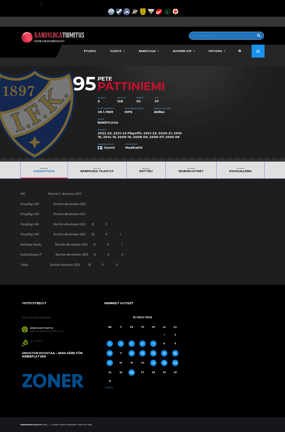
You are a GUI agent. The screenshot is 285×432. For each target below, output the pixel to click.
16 (175, 353)
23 (175, 362)
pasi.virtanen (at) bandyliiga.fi (46, 331)
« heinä (108, 387)
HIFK (128, 112)
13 (142, 353)
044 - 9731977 (36, 341)
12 (131, 353)
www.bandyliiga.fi (31, 424)
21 (153, 362)
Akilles (159, 112)
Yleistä (115, 51)
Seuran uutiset (190, 170)
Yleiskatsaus (44, 170)
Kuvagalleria (240, 170)
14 (153, 353)
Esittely (146, 170)
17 (109, 362)
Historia (215, 51)
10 (109, 353)
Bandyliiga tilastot (97, 170)
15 (164, 353)
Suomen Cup (182, 51)
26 (131, 372)
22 (164, 362)
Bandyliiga (147, 51)
